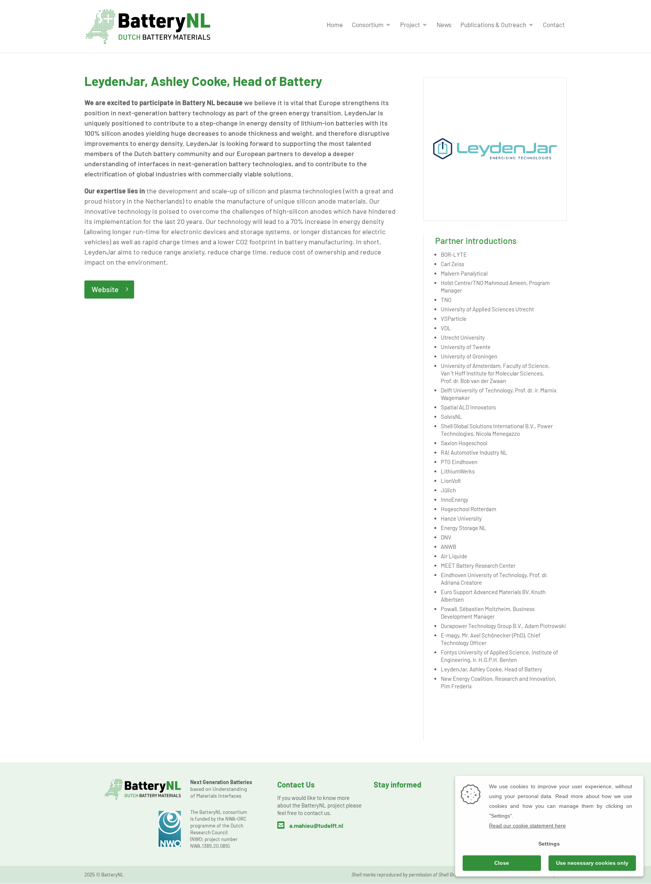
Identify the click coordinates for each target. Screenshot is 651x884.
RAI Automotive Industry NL (474, 452)
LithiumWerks (458, 471)
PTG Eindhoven (459, 461)
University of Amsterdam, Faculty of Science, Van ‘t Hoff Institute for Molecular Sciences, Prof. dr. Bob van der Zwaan (495, 373)
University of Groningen (469, 356)
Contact (554, 25)
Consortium (368, 25)
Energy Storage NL (463, 527)
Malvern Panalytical (464, 273)
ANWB (448, 546)
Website (105, 289)
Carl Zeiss (452, 263)
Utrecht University (463, 337)
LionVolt (451, 480)
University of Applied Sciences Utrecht (487, 309)
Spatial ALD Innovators (468, 407)
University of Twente (466, 346)
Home (335, 25)
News (444, 25)
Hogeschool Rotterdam (468, 509)
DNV (446, 537)
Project (410, 25)
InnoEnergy (454, 499)
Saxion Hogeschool (464, 443)
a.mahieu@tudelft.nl (316, 825)
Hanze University (461, 518)
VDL (446, 328)
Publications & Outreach (493, 25)
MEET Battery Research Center (478, 565)
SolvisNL (451, 416)
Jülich (448, 490)
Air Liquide (454, 556)
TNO (446, 299)
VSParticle (453, 318)
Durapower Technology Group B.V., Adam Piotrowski (503, 625)
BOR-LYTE (454, 254)
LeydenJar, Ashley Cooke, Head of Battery (491, 669)
